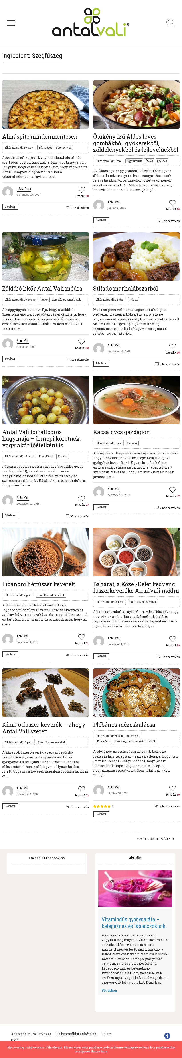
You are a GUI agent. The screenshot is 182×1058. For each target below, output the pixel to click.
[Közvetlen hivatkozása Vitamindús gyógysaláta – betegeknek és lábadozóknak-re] (135, 888)
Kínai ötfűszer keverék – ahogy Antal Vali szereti (43, 728)
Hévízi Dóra (24, 189)
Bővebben (10, 206)
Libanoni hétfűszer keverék (38, 584)
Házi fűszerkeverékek (51, 595)
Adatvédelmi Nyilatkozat (31, 1034)
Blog (14, 1040)
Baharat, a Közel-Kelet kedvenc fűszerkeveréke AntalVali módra (136, 587)
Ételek (149, 161)
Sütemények (63, 147)
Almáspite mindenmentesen (40, 136)
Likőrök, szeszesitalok (66, 299)
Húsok (133, 299)
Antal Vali (114, 202)
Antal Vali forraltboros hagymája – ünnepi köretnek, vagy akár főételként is (41, 438)
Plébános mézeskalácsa (124, 724)
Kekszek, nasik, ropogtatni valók (135, 741)
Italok (44, 299)
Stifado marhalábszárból (125, 288)
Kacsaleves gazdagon (121, 432)
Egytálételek (134, 161)
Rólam (106, 1034)
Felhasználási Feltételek (76, 1034)
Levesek (162, 161)
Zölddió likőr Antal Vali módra (42, 288)
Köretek (62, 456)
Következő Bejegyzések (153, 839)
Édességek (45, 147)
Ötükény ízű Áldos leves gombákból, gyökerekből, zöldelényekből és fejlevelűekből (135, 143)
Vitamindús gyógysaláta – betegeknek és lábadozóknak (134, 922)
